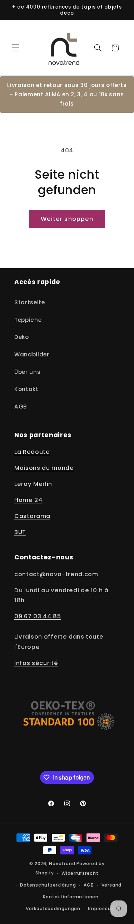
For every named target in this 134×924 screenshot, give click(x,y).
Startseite (29, 302)
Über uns (27, 372)
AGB (20, 406)
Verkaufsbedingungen (53, 908)
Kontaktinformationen (70, 897)
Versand (111, 885)
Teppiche (27, 320)
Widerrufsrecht (80, 873)
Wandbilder (31, 354)
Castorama (32, 516)
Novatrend (62, 863)
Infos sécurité (36, 663)
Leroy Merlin (33, 484)
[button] (15, 47)
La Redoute (32, 452)
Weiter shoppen (67, 219)
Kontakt (26, 389)
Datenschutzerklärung (48, 885)
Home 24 (28, 500)
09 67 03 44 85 (37, 616)
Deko (21, 337)
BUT (20, 532)
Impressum (102, 908)
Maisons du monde (44, 468)
